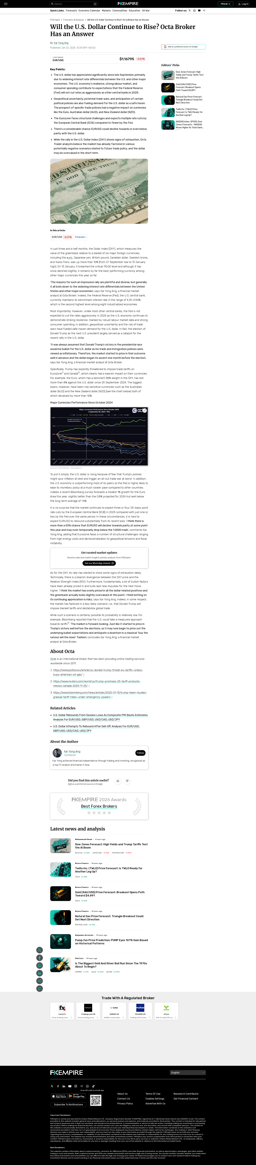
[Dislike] (127, 781)
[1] (62, 372)
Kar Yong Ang (72, 751)
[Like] (118, 781)
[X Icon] (52, 1086)
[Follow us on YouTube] (199, 10)
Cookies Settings (154, 1098)
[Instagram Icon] (75, 1086)
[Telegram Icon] (81, 1086)
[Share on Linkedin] (39, 973)
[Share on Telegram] (39, 981)
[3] (68, 623)
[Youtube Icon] (70, 1086)
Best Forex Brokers (99, 806)
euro (69, 257)
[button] (5, 4)
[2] (79, 372)
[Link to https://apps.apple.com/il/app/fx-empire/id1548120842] (59, 1096)
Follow (140, 752)
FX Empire (55, 20)
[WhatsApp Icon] (87, 1086)
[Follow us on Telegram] (204, 10)
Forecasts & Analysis (73, 20)
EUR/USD (58, 60)
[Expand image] (144, 410)
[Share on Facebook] (39, 958)
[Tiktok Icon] (93, 1086)
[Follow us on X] (190, 10)
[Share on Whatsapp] (39, 965)
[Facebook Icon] (58, 1086)
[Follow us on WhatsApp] (194, 10)
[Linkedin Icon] (64, 1086)
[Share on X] (39, 950)
